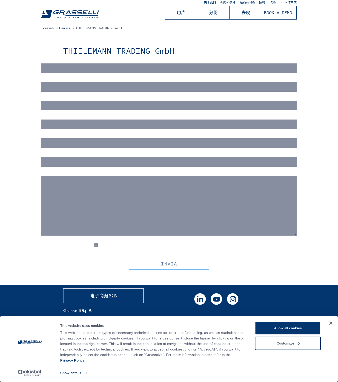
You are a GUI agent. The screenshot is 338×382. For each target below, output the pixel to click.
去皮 (245, 12)
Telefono (48, 154)
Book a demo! (279, 12)
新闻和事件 (227, 2)
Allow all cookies (288, 328)
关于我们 (210, 2)
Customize (285, 343)
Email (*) (48, 98)
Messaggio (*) (52, 173)
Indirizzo (48, 135)
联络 (273, 2)
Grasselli (70, 14)
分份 (213, 12)
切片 (181, 12)
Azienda (47, 116)
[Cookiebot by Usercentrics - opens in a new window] (30, 373)
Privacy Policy (72, 360)
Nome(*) (48, 60)
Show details (70, 373)
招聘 (262, 2)
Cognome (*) (51, 79)
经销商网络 (247, 2)
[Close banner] (330, 323)
